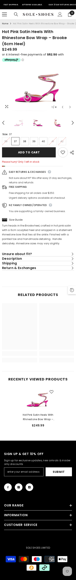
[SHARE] (71, 152)
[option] (38, 87)
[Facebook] (8, 487)
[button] (62, 107)
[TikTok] (29, 487)
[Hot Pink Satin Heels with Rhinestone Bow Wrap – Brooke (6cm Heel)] (38, 399)
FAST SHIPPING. (11, 4)
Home (5, 23)
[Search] (16, 14)
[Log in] (60, 14)
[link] (19, 353)
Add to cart (29, 152)
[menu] (4, 14)
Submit (59, 472)
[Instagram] (18, 487)
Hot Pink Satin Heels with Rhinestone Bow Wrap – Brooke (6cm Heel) (38, 417)
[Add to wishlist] (63, 152)
